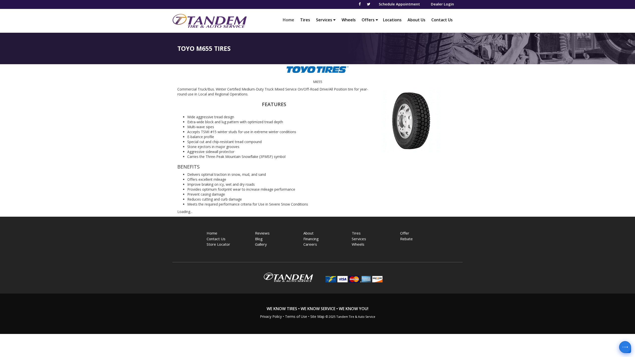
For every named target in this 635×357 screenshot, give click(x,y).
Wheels (349, 20)
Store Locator (218, 244)
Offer (404, 233)
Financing (311, 238)
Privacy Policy (271, 316)
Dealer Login (442, 3)
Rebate (406, 238)
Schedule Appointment (399, 3)
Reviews (262, 233)
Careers (310, 244)
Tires (305, 20)
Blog (259, 238)
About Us (416, 20)
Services (324, 20)
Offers (369, 20)
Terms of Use (296, 316)
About (308, 233)
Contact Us (442, 20)
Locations (392, 20)
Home (290, 20)
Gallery (261, 244)
